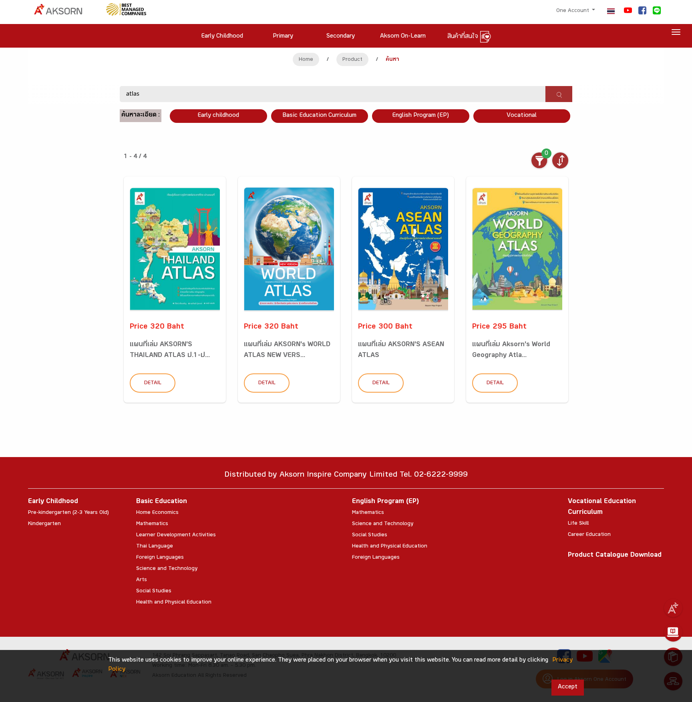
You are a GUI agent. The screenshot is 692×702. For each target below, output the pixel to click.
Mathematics (152, 524)
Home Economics (157, 513)
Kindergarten (44, 524)
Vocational (522, 115)
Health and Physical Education (173, 602)
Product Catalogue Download (615, 556)
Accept (567, 687)
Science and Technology (166, 569)
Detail (152, 383)
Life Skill (578, 523)
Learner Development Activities (176, 535)
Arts (141, 580)
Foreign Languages (160, 558)
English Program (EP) (420, 115)
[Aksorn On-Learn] (673, 632)
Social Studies (153, 591)
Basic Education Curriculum (319, 115)
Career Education (589, 535)
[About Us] (673, 608)
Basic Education (161, 502)
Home (306, 60)
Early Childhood (53, 502)
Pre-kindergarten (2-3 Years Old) (68, 513)
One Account (573, 11)
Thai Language (154, 546)
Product (352, 60)
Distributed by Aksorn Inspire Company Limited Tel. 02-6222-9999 (346, 475)
